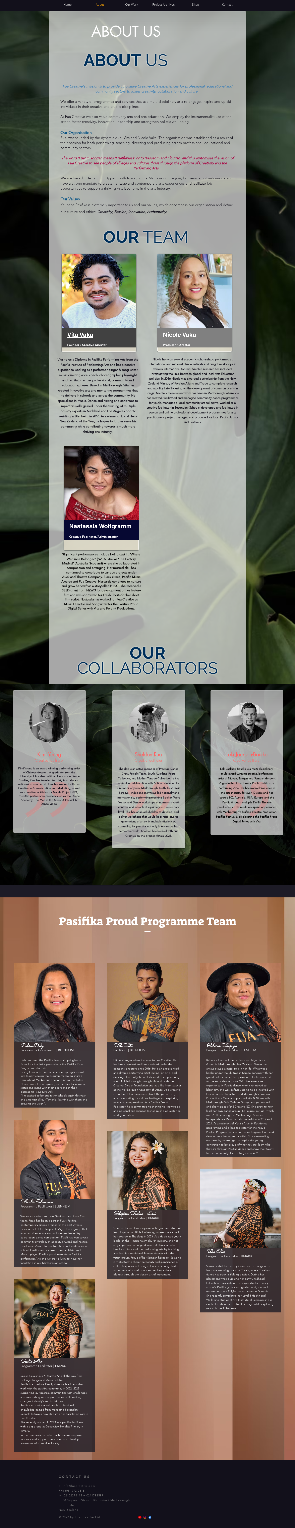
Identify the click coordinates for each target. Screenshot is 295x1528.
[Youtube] (140, 1517)
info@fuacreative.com (79, 1486)
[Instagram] (145, 1517)
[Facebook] (150, 1517)
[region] (99, 303)
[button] (195, 5)
